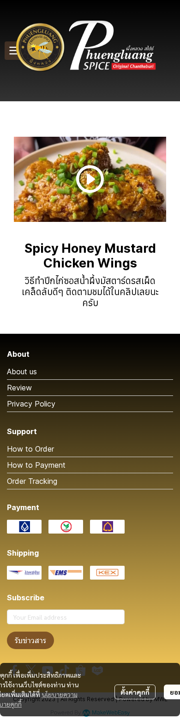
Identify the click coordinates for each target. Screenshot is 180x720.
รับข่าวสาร (30, 640)
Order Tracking (32, 481)
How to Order (30, 448)
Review (19, 387)
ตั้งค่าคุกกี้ (135, 692)
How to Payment (36, 465)
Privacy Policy (31, 403)
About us (22, 371)
